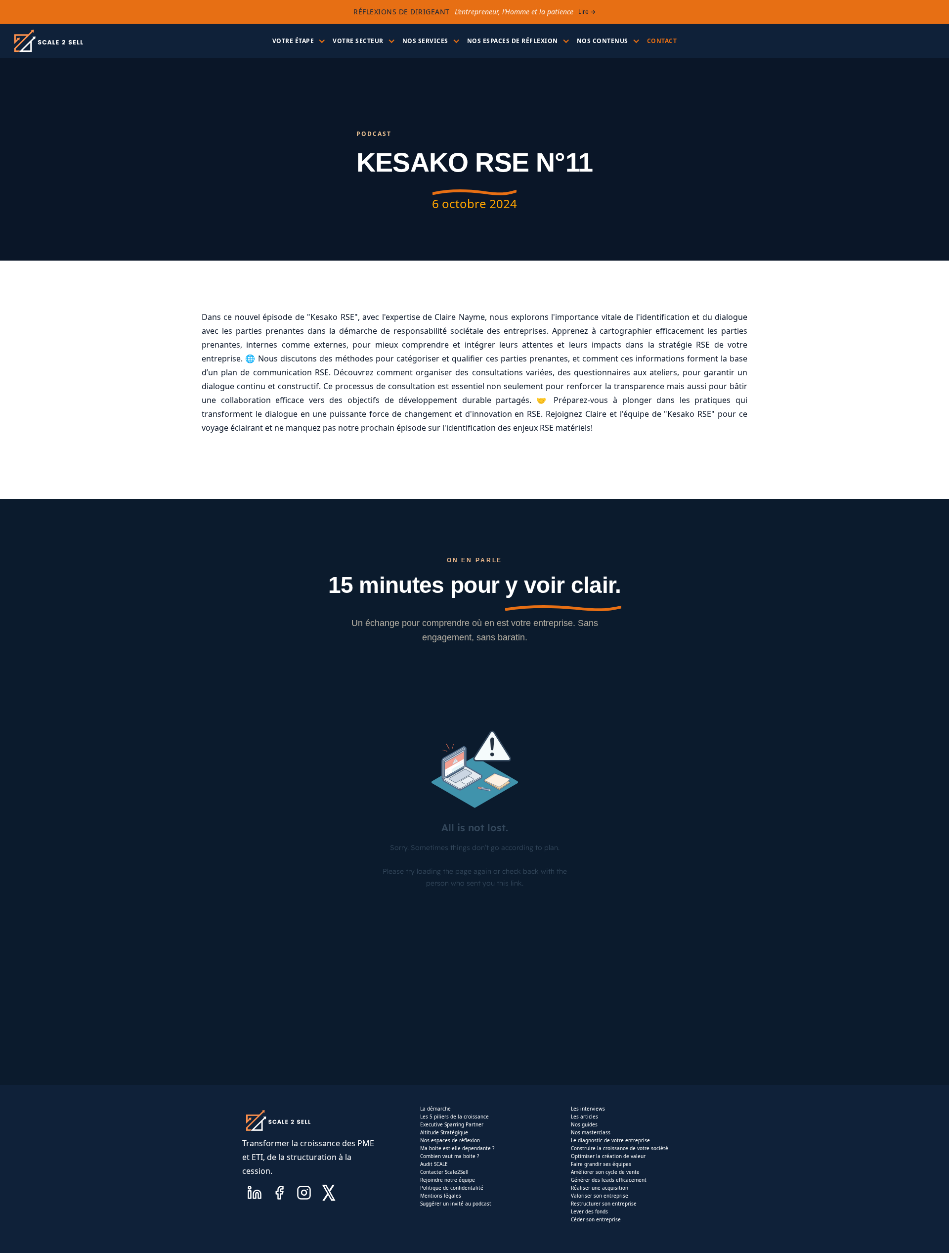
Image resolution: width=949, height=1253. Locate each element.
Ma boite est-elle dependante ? (457, 1148)
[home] (48, 41)
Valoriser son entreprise (599, 1195)
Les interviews (588, 1108)
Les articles (584, 1116)
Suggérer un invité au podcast (455, 1203)
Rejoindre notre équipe (447, 1179)
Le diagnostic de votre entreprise (610, 1140)
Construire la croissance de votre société (619, 1148)
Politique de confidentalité (451, 1187)
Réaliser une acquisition (599, 1187)
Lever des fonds (589, 1211)
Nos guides (584, 1124)
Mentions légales (440, 1195)
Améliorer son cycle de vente (605, 1171)
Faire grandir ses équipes (601, 1164)
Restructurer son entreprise (604, 1203)
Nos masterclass (590, 1132)
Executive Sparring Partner (451, 1124)
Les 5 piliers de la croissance (454, 1116)
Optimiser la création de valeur (608, 1156)
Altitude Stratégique (444, 1132)
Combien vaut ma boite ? (449, 1156)
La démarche (435, 1108)
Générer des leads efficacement (609, 1179)
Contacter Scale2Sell (444, 1171)
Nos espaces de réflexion (450, 1140)
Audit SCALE (434, 1164)
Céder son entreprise (596, 1219)
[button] (297, 41)
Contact (662, 41)
